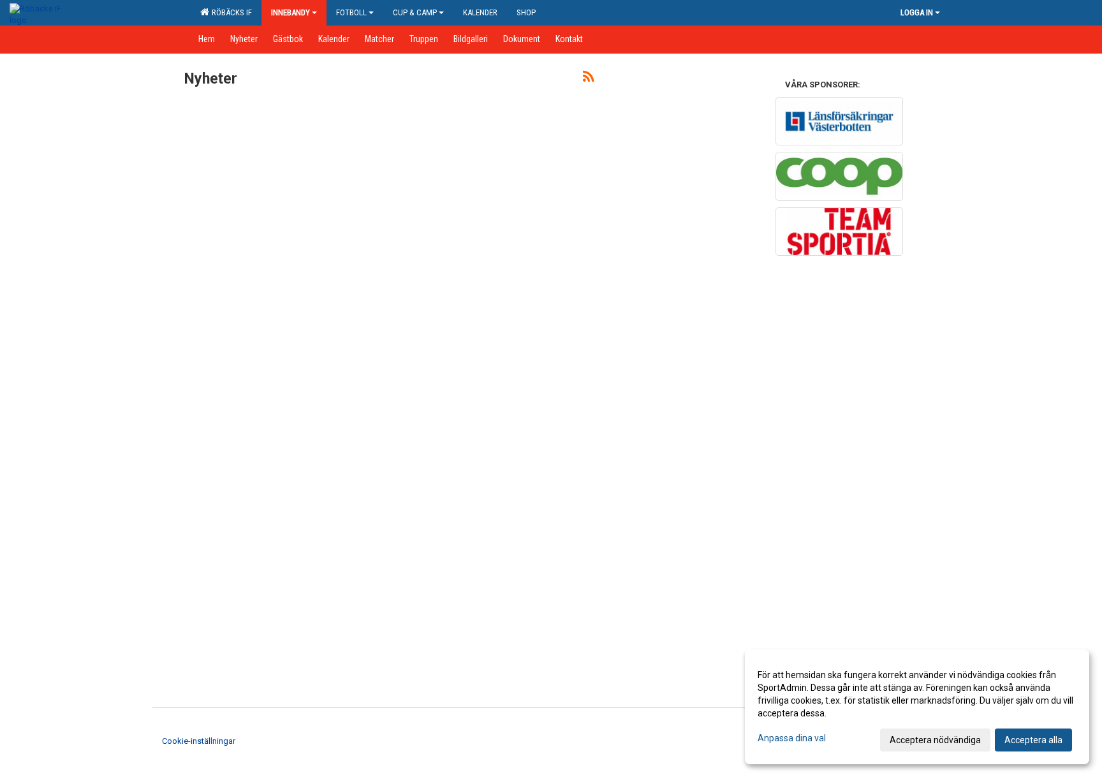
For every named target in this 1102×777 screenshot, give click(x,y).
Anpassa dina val (792, 738)
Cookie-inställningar (198, 741)
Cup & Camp (415, 12)
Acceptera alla (1033, 740)
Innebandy (290, 12)
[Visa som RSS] (588, 79)
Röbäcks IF (230, 12)
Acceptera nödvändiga (935, 740)
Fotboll (351, 12)
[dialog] (917, 706)
